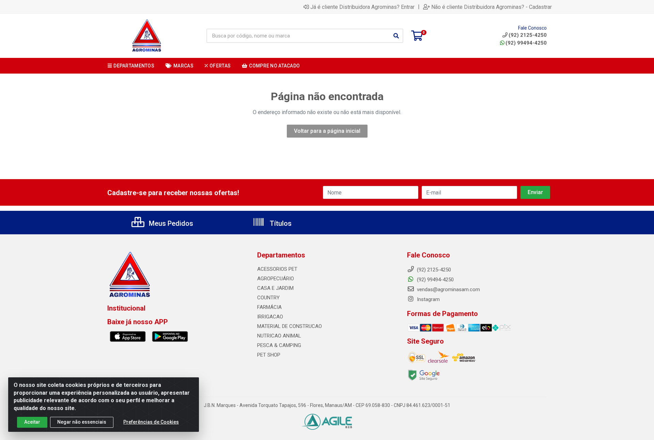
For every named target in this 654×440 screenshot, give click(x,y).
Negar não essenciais (81, 422)
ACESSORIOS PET (277, 269)
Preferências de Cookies (151, 422)
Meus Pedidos (170, 223)
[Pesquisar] (396, 36)
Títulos (280, 223)
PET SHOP (268, 355)
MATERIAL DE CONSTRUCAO (289, 326)
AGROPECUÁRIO (275, 279)
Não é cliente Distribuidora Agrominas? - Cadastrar (491, 7)
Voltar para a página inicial (327, 131)
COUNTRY (268, 298)
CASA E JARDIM (275, 288)
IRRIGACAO (270, 317)
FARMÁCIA (269, 307)
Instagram (428, 299)
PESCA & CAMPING (279, 345)
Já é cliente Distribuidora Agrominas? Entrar (362, 7)
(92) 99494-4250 (526, 43)
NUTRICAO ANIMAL (279, 336)
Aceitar (32, 422)
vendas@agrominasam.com (448, 289)
